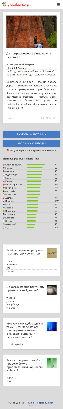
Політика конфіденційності (40, 402)
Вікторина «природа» (31, 143)
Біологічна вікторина (31, 134)
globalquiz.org (18, 4)
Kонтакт (31, 405)
